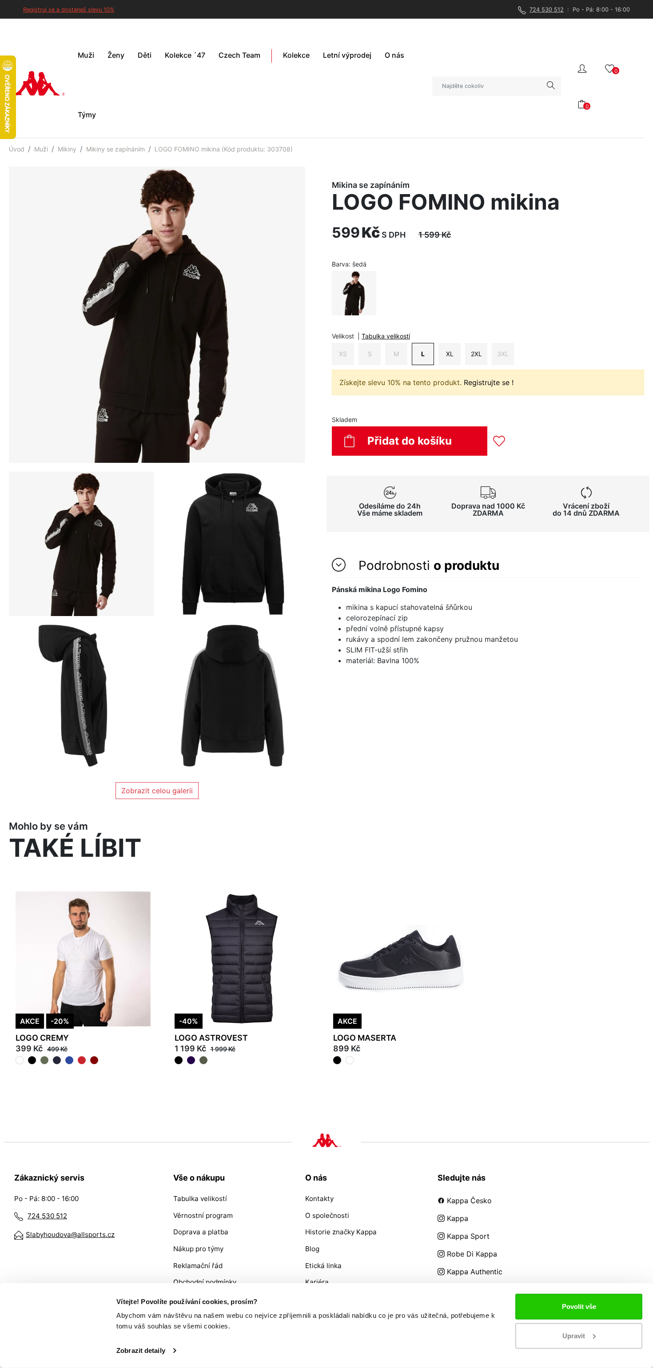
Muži (41, 149)
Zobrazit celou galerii (157, 790)
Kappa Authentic (473, 1271)
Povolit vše (579, 1306)
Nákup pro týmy (198, 1249)
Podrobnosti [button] (427, 565)
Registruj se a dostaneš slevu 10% (68, 9)
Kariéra (317, 1282)
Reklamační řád (198, 1265)
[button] (582, 68)
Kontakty (319, 1198)
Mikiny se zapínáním (115, 149)
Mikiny (67, 149)
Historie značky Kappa (341, 1232)
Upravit (573, 1335)
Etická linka (323, 1265)
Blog (312, 1249)
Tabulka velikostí (386, 336)
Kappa (456, 1218)
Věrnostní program (203, 1215)
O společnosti (327, 1215)
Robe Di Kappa (471, 1253)
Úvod (16, 149)
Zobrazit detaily (140, 1350)
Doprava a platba (200, 1232)
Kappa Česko (468, 1200)
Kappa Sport (467, 1236)
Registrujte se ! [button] (489, 382)
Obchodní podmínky (204, 1282)
